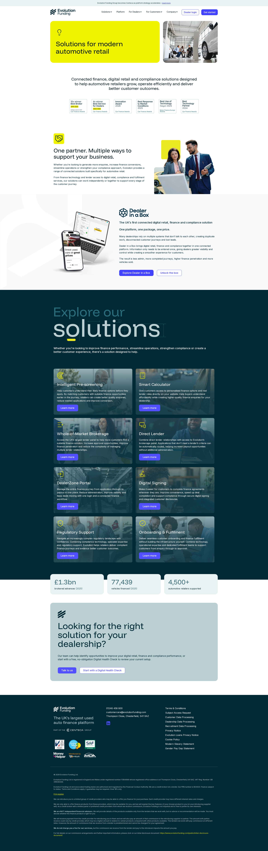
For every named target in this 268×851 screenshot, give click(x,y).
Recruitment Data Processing (180, 726)
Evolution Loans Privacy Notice (181, 735)
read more (166, 3)
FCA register (59, 794)
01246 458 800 (114, 708)
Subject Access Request (178, 712)
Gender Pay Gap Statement (179, 748)
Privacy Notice (173, 730)
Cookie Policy (172, 739)
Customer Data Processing (179, 717)
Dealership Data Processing (180, 721)
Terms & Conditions (175, 708)
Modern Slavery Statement (179, 744)
